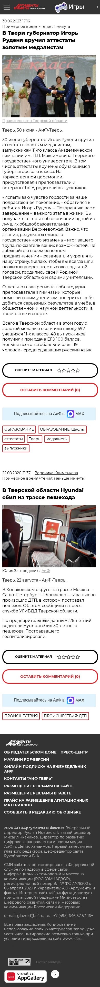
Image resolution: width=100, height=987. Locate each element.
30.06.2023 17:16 (16, 21)
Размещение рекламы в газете (37, 793)
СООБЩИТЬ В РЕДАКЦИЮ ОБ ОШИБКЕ (42, 812)
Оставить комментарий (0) (50, 390)
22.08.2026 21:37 (16, 473)
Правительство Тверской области (34, 120)
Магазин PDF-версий (26, 759)
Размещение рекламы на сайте (39, 786)
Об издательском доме (30, 752)
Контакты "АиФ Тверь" (28, 778)
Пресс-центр (74, 752)
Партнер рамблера (48, 962)
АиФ (46, 570)
